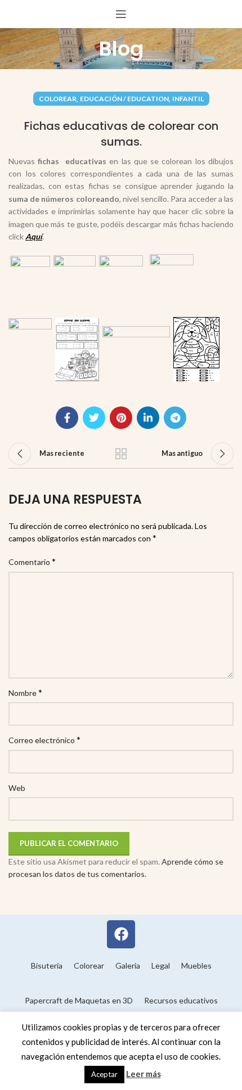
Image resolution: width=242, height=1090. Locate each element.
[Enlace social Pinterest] (121, 417)
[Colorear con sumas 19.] (77, 348)
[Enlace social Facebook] (67, 417)
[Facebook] (121, 934)
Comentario (32, 561)
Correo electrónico (44, 739)
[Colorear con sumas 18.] (30, 348)
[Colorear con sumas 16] (172, 285)
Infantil (188, 98)
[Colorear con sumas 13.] (74, 285)
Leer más (143, 1074)
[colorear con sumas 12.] (30, 285)
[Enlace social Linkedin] (148, 417)
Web (16, 788)
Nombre (25, 692)
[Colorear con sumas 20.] (136, 348)
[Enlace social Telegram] (175, 417)
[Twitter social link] (94, 417)
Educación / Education (124, 98)
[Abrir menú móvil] (121, 14)
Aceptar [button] (104, 1074)
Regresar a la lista (121, 453)
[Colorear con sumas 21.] (196, 348)
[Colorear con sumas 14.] (121, 285)
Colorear (58, 98)
